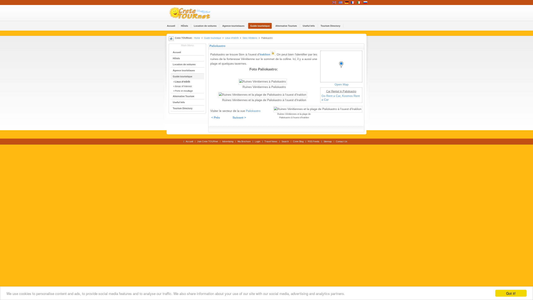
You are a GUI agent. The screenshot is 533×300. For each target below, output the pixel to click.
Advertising (227, 141)
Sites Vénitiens (250, 38)
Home (197, 38)
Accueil (189, 141)
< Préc (215, 117)
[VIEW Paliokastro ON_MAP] (342, 68)
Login (257, 141)
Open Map (342, 84)
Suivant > (239, 117)
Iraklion (265, 54)
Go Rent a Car (330, 96)
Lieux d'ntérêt (232, 38)
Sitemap (328, 141)
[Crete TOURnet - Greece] (195, 13)
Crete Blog (298, 141)
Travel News (270, 141)
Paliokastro (217, 46)
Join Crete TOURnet (207, 141)
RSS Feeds (313, 141)
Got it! (511, 293)
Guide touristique (212, 38)
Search (285, 141)
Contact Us (341, 141)
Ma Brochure (244, 141)
